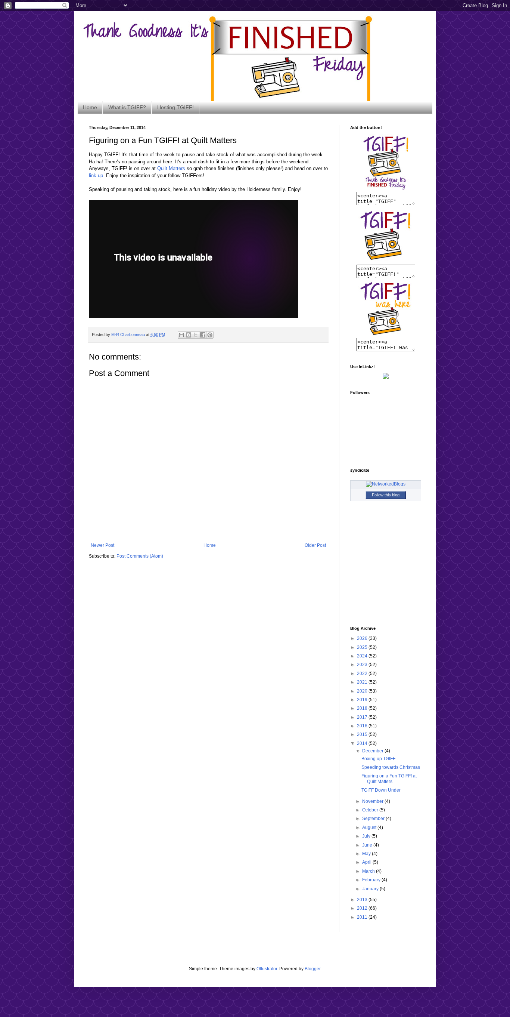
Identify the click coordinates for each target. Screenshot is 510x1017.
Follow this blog (385, 495)
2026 (362, 638)
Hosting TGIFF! (175, 107)
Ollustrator (266, 968)
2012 (362, 908)
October (370, 810)
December (373, 750)
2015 (362, 734)
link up (96, 175)
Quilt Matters (171, 168)
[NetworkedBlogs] (385, 484)
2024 (362, 656)
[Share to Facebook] (202, 335)
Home (90, 107)
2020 (362, 691)
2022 (362, 673)
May (367, 853)
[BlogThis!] (188, 335)
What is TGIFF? (127, 107)
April (367, 862)
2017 (362, 717)
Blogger (312, 968)
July (366, 836)
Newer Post (102, 545)
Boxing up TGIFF (378, 758)
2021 (362, 682)
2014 (362, 743)
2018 (362, 708)
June (367, 845)
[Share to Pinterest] (210, 335)
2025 (362, 647)
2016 (362, 725)
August (369, 827)
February (372, 879)
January (371, 888)
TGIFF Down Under (381, 790)
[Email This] (181, 335)
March (369, 871)
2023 (362, 664)
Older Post (315, 545)
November (373, 801)
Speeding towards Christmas (390, 767)
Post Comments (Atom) (139, 556)
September (374, 818)
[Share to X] (195, 335)
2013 (362, 899)
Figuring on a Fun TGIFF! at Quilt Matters (389, 778)
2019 (362, 699)
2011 (362, 917)
